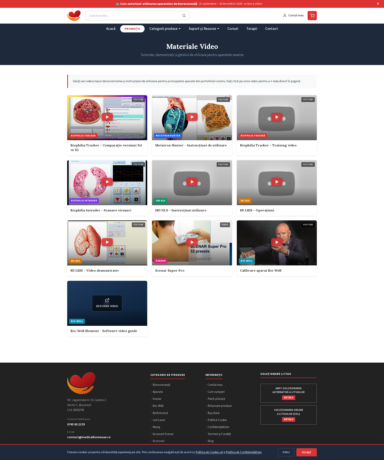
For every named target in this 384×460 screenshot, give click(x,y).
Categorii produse (163, 28)
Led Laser (159, 420)
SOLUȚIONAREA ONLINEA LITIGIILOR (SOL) (288, 414)
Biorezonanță (161, 385)
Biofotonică (160, 413)
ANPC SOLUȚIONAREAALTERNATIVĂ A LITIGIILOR (288, 393)
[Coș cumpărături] (312, 15)
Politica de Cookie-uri (209, 452)
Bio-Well (158, 406)
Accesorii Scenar (163, 434)
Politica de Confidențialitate (244, 452)
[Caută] (184, 16)
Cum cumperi (216, 392)
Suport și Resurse (202, 28)
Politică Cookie (217, 420)
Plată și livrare (216, 399)
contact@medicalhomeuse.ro (89, 437)
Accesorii (158, 441)
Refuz (286, 452)
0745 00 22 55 (76, 424)
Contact (271, 28)
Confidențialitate (218, 427)
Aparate (158, 392)
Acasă (110, 28)
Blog (211, 441)
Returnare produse (220, 406)
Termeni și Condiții (219, 434)
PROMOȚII (132, 28)
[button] (107, 117)
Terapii (251, 28)
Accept (306, 452)
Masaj (156, 427)
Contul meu (215, 385)
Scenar (157, 399)
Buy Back (214, 413)
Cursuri (232, 28)
